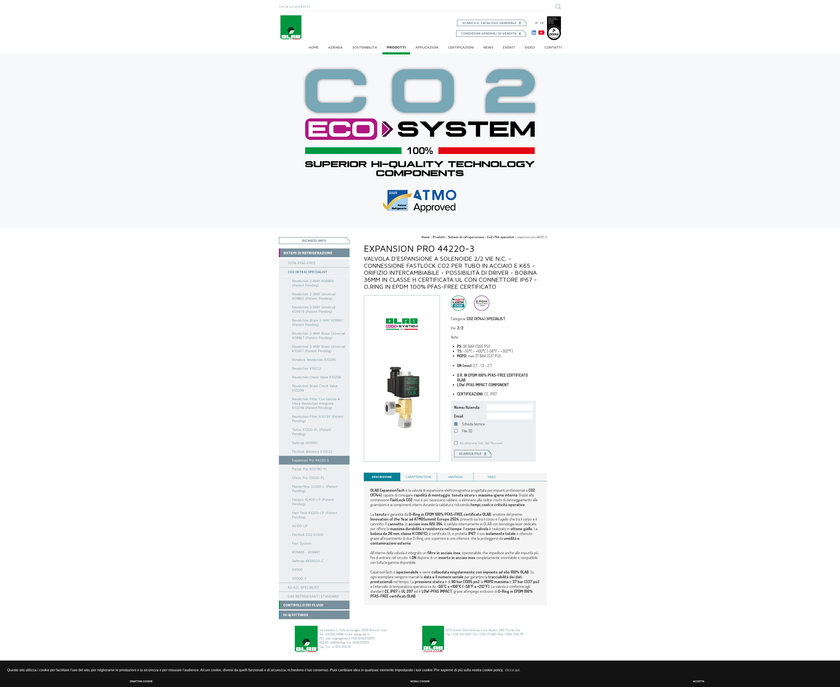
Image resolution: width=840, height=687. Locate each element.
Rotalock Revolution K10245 (314, 360)
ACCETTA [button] (698, 681)
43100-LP (300, 526)
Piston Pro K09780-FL (309, 469)
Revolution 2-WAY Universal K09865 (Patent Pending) (313, 296)
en (542, 22)
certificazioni (461, 47)
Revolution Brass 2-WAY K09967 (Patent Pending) (317, 322)
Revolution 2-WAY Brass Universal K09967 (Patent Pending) (318, 335)
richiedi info (314, 241)
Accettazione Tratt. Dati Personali (481, 443)
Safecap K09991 (304, 443)
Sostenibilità (364, 47)
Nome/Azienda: (467, 407)
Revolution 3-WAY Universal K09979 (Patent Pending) (313, 309)
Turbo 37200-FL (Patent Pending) (311, 432)
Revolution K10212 (306, 368)
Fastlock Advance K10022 (312, 451)
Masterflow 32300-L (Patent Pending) (315, 488)
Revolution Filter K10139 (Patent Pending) (317, 418)
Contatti (553, 47)
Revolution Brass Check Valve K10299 (315, 388)
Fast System (302, 543)
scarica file (470, 454)
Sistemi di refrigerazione (466, 237)
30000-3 (299, 578)
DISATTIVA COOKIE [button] (141, 681)
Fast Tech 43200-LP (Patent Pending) (314, 515)
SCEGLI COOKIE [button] (420, 681)
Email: (459, 416)
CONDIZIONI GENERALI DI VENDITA (488, 33)
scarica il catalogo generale (489, 23)
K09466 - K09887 (306, 552)
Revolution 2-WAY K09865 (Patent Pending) (313, 283)
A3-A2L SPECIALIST (303, 587)
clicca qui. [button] (512, 670)
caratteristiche (418, 477)
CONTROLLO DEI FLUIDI (303, 605)
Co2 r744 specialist (500, 237)
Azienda (335, 47)
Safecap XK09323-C (308, 561)
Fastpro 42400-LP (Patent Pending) (313, 502)
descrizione (382, 477)
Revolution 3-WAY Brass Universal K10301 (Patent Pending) (318, 348)
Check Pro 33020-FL (308, 478)
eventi (509, 47)
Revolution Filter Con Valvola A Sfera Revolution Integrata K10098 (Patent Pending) (316, 403)
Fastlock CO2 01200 (308, 535)
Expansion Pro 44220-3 (310, 460)
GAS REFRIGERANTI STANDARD (313, 596)
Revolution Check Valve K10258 (316, 377)
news (488, 47)
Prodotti (396, 47)
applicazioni (426, 47)
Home (313, 47)
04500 (297, 570)
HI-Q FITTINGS (295, 615)
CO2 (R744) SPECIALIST (307, 272)
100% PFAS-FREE (302, 263)
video (530, 47)
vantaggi (455, 477)
